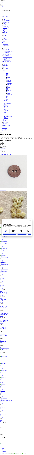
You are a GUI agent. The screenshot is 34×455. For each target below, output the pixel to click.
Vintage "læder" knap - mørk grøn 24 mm (4, 250)
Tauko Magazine (6, 114)
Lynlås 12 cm (7, 74)
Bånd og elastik (6, 100)
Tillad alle (27, 234)
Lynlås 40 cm (7, 91)
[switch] (13, 231)
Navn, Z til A (6, 145)
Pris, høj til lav (12, 145)
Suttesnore (4, 19)
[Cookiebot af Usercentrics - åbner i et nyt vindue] (28, 220)
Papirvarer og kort (5, 40)
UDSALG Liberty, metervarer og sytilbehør (7, 116)
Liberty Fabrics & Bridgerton (7, 50)
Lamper (4, 43)
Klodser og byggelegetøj (5, 32)
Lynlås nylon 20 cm (9, 80)
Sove (2, 25)
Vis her (1, 149)
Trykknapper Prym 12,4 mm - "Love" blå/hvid (5, 351)
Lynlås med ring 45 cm (9, 94)
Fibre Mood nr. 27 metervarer (7, 59)
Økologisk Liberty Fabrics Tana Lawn (7, 53)
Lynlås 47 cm (7, 95)
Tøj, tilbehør (3, 36)
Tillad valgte (17, 234)
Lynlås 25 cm (7, 82)
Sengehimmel (4, 46)
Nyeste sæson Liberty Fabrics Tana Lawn (8, 51)
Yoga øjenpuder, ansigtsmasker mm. (6, 37)
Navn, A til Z (3, 145)
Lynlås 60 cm (7, 97)
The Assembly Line (6, 111)
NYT (2, 126)
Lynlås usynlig (7, 73)
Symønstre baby (6, 106)
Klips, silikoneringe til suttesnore (7, 103)
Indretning (3, 42)
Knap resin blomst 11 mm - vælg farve (4, 306)
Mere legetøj (4, 35)
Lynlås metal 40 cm (9, 93)
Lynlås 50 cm (7, 96)
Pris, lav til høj (9, 145)
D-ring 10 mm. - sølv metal (3, 299)
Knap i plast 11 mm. (2, 344)
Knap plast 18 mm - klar (2, 285)
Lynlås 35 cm (7, 89)
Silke (3, 67)
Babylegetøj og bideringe (5, 31)
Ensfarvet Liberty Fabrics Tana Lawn (7, 54)
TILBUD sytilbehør (6, 118)
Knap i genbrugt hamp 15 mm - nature (4, 358)
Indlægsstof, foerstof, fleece (6, 69)
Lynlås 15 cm (7, 99)
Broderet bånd (8, 101)
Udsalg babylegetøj (5, 121)
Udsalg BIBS (4, 120)
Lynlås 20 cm (7, 78)
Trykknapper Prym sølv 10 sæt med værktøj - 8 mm (5, 154)
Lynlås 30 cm (7, 86)
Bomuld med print (5, 62)
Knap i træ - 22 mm (2, 386)
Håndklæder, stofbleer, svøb (6, 21)
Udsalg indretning (5, 123)
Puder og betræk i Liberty (5, 44)
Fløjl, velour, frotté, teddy (5, 65)
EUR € (2, 2)
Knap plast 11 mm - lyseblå (3, 372)
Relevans (1, 145)
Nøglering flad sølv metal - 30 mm (3, 243)
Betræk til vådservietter (5, 24)
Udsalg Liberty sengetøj (5, 122)
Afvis (7, 234)
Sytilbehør (4, 71)
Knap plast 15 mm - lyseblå (3, 278)
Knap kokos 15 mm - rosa (3, 414)
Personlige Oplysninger (4, 451)
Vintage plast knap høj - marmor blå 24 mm (4, 257)
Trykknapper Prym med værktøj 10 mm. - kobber (5, 355)
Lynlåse (5, 72)
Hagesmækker (4, 17)
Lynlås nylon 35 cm (9, 90)
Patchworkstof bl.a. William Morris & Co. (7, 57)
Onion (5, 112)
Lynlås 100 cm (7, 98)
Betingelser (3, 448)
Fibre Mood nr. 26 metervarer (7, 60)
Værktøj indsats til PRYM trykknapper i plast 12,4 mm (6, 400)
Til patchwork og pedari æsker (7, 104)
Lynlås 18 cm (7, 75)
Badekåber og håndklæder (5, 39)
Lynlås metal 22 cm (9, 81)
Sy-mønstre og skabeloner (5, 105)
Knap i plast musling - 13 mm (3, 341)
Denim (3, 119)
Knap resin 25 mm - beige (3, 365)
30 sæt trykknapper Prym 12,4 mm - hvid (4, 236)
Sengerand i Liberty (5, 28)
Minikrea (5, 113)
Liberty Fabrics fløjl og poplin (6, 55)
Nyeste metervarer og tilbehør (6, 49)
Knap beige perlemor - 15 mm (3, 292)
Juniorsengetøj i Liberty (5, 26)
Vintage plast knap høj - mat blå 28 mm (4, 264)
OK (1, 132)
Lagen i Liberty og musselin (6, 27)
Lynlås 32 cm (7, 88)
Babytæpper (4, 29)
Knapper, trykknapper (4, 130)
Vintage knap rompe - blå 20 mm (3, 271)
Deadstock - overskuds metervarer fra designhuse (8, 56)
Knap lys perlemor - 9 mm (3, 379)
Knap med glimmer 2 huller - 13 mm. (4, 320)
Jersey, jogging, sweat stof (5, 64)
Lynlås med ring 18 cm (9, 76)
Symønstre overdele (6, 109)
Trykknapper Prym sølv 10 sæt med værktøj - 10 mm (5, 313)
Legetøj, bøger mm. (4, 30)
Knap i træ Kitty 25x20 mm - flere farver (4, 348)
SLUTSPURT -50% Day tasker (6, 125)
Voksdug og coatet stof (5, 68)
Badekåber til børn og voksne (6, 22)
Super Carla (1, 453)
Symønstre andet (6, 115)
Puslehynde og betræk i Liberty (6, 20)
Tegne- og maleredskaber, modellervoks (7, 33)
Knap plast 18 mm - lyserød (3, 334)
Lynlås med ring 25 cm (9, 83)
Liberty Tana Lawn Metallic (7, 52)
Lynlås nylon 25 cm (9, 84)
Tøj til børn (4, 38)
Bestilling (3, 450)
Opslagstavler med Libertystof (6, 45)
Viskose (4, 66)
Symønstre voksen (6, 107)
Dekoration (4, 48)
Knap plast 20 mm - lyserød (3, 327)
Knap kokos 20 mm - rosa (3, 190)
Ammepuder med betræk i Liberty (6, 16)
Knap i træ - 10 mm (2, 393)
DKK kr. (2, 1)
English (2, 6)
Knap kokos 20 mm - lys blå (3, 421)
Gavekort (4, 41)
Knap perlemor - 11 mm (2, 407)
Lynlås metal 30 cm (9, 87)
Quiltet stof (4, 70)
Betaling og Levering (4, 449)
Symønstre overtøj (6, 110)
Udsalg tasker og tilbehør (5, 124)
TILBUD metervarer (6, 117)
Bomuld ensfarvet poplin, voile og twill (7, 61)
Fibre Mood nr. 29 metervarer (7, 58)
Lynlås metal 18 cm (9, 77)
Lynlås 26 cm (7, 85)
